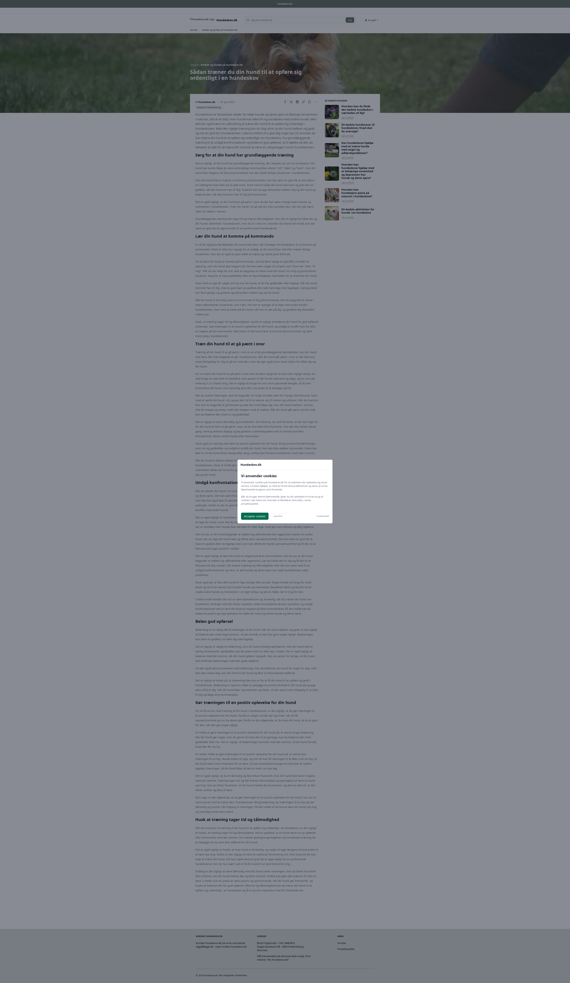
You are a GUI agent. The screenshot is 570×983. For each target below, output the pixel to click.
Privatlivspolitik (323, 516)
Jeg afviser (278, 516)
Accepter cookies (255, 516)
